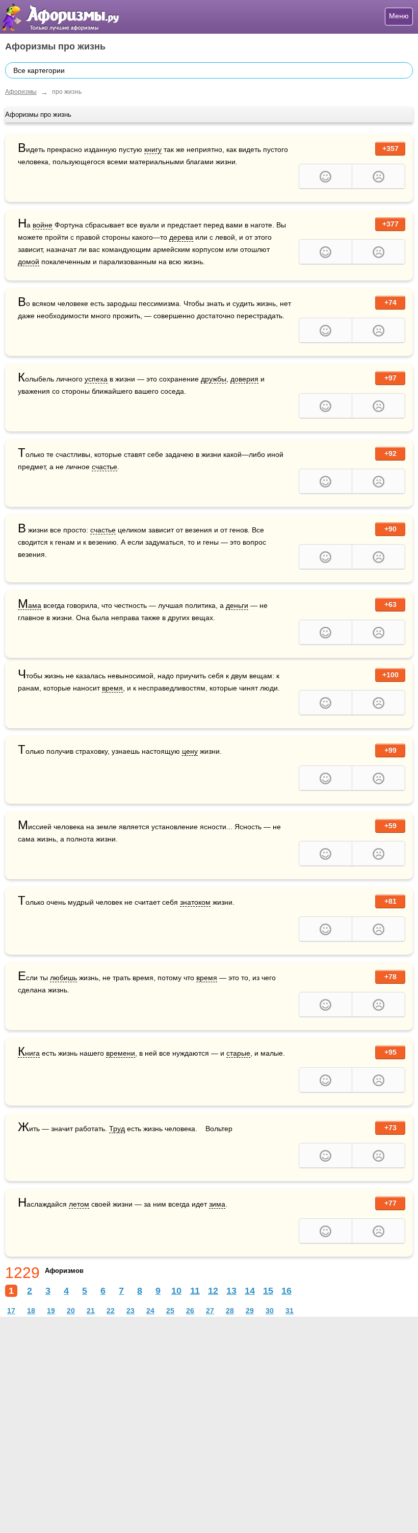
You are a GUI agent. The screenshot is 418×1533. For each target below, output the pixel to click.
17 (11, 1311)
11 (195, 1291)
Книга (29, 1053)
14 (250, 1291)
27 (210, 1311)
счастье (104, 467)
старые (238, 1053)
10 (176, 1291)
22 (111, 1311)
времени (120, 1053)
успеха (96, 379)
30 (270, 1311)
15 (268, 1291)
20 (71, 1311)
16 (286, 1291)
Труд (117, 1129)
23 (130, 1311)
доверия (244, 379)
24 (150, 1311)
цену (190, 751)
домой (28, 262)
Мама (29, 605)
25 (170, 1311)
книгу (153, 149)
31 (289, 1311)
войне (43, 225)
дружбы (213, 379)
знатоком (195, 902)
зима (217, 1204)
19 (51, 1311)
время (112, 688)
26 (190, 1311)
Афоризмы (21, 91)
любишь (63, 978)
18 (31, 1311)
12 (213, 1291)
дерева (181, 237)
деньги (237, 605)
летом (79, 1204)
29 (250, 1311)
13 (231, 1291)
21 (91, 1311)
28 (230, 1311)
